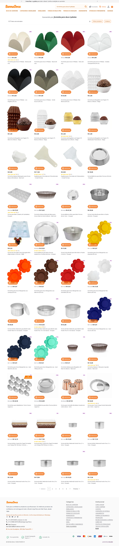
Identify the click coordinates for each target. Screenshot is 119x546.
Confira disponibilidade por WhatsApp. (39, 515)
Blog (97, 528)
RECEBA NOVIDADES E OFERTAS (104, 520)
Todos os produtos (71, 526)
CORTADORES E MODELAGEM (74, 507)
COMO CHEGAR (100, 504)
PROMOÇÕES (99, 517)
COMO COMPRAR (100, 507)
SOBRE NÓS (99, 522)
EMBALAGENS (70, 509)
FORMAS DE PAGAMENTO (102, 515)
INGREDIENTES (70, 515)
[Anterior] (22, 1)
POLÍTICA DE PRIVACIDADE (103, 524)
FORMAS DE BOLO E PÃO (73, 511)
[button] (108, 6)
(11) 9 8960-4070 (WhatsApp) (16, 522)
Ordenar (107, 21)
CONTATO (98, 509)
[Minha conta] (108, 7)
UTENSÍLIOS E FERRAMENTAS (74, 517)
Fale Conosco (12, 524)
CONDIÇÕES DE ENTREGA (103, 511)
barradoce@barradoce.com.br (15, 526)
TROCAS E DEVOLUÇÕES (102, 526)
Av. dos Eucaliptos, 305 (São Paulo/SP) (20, 529)
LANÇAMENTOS (100, 513)
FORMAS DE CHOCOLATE (73, 513)
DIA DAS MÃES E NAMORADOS (74, 524)
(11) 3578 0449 (12, 520)
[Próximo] (97, 1)
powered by (107, 542)
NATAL (68, 522)
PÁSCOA (68, 520)
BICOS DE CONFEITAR (72, 504)
